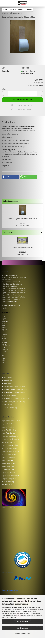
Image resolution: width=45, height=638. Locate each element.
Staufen (4, 334)
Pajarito (4, 330)
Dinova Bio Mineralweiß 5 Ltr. (22, 248)
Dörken (4, 338)
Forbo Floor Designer (9, 433)
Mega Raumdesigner (9, 454)
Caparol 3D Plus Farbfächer (11, 295)
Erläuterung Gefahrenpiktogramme (14, 277)
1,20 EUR (22, 223)
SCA (3, 354)
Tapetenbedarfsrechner (10, 424)
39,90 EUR (22, 252)
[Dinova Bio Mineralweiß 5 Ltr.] (22, 240)
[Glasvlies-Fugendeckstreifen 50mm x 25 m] (22, 37)
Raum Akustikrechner (9, 430)
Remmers (5, 321)
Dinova (4, 323)
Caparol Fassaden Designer (11, 476)
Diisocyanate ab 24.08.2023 (11, 306)
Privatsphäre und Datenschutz (14, 386)
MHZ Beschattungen (8, 482)
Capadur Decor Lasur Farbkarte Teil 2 (14, 291)
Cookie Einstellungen (11, 408)
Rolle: (3, 89)
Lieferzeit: (5, 71)
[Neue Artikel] (41, 232)
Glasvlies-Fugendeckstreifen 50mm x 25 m (22, 219)
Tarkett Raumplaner (8, 442)
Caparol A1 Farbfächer (9, 301)
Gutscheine (8, 405)
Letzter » (29, 10)
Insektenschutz (7, 485)
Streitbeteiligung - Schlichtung (14, 402)
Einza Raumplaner (8, 460)
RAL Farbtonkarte (7, 280)
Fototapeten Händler (9, 463)
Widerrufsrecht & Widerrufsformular (16, 399)
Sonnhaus (5, 349)
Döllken (4, 343)
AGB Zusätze (8, 383)
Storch (4, 351)
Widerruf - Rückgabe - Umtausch (15, 392)
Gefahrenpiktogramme (9, 275)
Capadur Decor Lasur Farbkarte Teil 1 (14, 288)
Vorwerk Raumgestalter (10, 445)
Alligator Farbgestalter (9, 479)
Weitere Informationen (22, 634)
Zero (3, 325)
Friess (4, 332)
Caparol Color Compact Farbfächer (13, 297)
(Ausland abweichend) (27, 73)
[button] (5, 93)
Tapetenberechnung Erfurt (11, 421)
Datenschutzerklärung (9, 617)
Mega (3, 336)
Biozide (4, 308)
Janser (4, 341)
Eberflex (4, 328)
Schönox (4, 362)
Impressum (8, 377)
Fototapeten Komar (8, 466)
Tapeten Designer (8, 427)
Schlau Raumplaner (8, 457)
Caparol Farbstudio (8, 473)
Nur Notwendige (22, 628)
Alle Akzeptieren (22, 622)
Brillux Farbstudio (8, 470)
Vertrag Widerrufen (10, 395)
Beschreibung (8, 122)
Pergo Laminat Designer (10, 436)
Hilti (3, 356)
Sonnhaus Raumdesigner (10, 451)
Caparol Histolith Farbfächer (11, 299)
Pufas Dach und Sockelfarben (12, 284)
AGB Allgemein (9, 380)
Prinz (3, 347)
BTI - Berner (6, 345)
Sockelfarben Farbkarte (10, 286)
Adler (3, 360)
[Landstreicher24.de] (22, 3)
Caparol (4, 319)
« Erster (5, 10)
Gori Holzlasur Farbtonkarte (11, 282)
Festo (3, 358)
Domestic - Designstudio (10, 439)
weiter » (21, 10)
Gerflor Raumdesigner (9, 448)
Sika (3, 314)
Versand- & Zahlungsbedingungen (15, 389)
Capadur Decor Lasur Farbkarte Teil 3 (14, 293)
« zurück (13, 10)
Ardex (3, 317)
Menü (3, 3)
